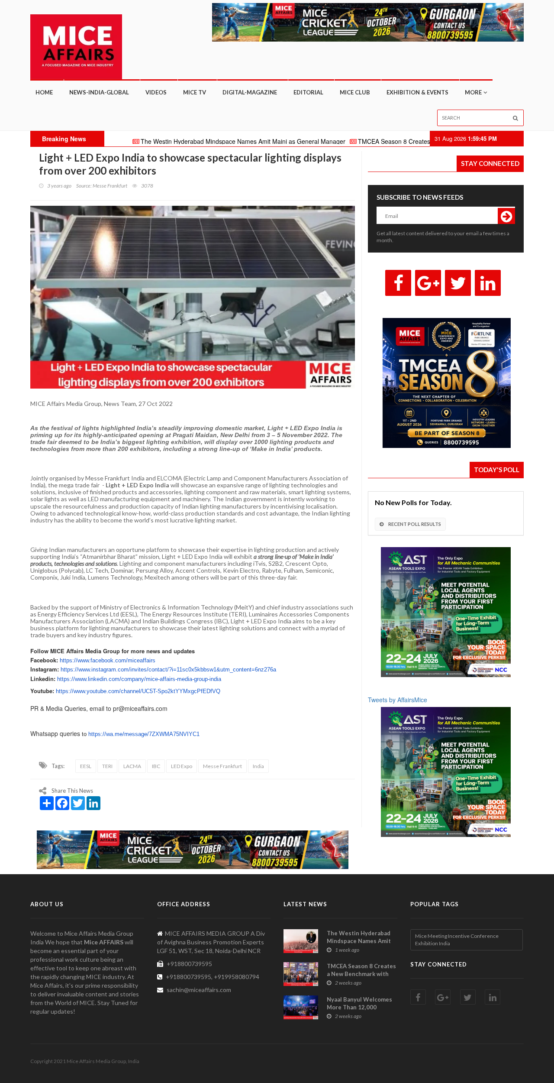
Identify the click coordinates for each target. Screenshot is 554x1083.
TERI (107, 766)
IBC (156, 766)
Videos (156, 92)
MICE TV (194, 92)
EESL (85, 766)
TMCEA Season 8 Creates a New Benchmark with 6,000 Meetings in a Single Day (426, 141)
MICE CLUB (355, 92)
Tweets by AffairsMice (397, 699)
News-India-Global (99, 92)
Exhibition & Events (417, 92)
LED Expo (181, 766)
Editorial (308, 92)
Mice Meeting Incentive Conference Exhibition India (457, 940)
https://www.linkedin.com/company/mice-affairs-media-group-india (139, 679)
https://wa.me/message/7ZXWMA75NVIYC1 (144, 734)
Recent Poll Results (414, 524)
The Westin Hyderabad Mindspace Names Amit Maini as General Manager (199, 141)
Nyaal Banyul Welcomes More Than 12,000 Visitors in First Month (359, 1007)
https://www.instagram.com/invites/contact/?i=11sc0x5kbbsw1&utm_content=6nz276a (168, 669)
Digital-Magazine (249, 92)
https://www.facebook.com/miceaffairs (107, 660)
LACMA (132, 766)
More (473, 92)
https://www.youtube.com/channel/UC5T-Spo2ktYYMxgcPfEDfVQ (138, 691)
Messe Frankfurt (222, 766)
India (258, 766)
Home (44, 92)
